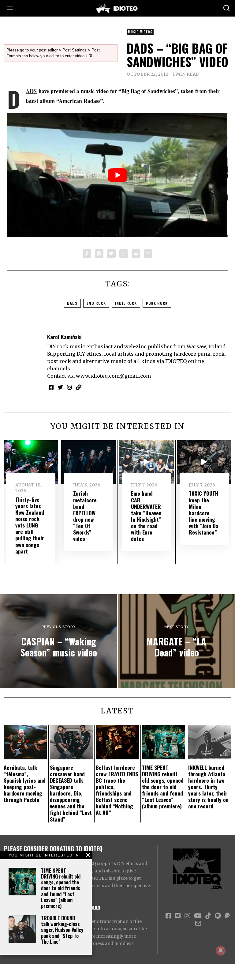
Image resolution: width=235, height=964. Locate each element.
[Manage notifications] (221, 950)
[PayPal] (227, 916)
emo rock (96, 303)
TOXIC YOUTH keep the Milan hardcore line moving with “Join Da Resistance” (203, 512)
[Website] (78, 387)
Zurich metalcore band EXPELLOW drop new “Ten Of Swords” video (85, 515)
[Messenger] (99, 253)
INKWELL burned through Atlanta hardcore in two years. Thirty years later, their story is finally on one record (208, 786)
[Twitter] (111, 253)
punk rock (157, 303)
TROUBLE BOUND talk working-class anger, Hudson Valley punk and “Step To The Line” (62, 929)
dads (72, 303)
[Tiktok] (208, 916)
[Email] (148, 253)
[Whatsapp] (123, 253)
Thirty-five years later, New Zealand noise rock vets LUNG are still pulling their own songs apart (29, 525)
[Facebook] (87, 253)
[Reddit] (136, 253)
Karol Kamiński (64, 337)
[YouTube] (197, 916)
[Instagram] (69, 387)
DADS (31, 91)
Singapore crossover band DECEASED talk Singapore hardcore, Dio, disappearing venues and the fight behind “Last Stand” (71, 793)
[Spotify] (217, 916)
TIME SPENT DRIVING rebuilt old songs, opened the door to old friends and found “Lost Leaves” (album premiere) (60, 888)
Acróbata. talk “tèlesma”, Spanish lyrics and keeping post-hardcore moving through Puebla (25, 783)
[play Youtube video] (117, 175)
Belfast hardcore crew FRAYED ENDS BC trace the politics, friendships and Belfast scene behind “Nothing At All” (117, 790)
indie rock (126, 303)
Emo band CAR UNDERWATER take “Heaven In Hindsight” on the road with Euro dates (146, 515)
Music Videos (140, 31)
